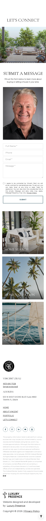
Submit (23, 199)
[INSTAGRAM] (12, 429)
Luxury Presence (16, 505)
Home (6, 407)
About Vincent (10, 412)
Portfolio (8, 416)
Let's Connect (10, 420)
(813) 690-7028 (9, 384)
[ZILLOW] (31, 429)
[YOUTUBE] (25, 429)
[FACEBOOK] (5, 429)
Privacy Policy (32, 193)
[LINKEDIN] (18, 429)
